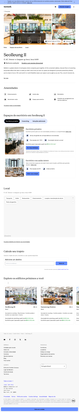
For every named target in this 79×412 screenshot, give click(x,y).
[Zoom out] (73, 201)
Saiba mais (29, 2)
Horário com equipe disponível (32, 63)
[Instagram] (15, 339)
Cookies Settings (33, 396)
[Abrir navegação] (73, 6)
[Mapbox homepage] (7, 236)
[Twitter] (20, 339)
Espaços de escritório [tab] (16, 47)
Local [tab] (26, 47)
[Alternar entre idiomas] (55, 6)
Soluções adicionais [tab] (39, 121)
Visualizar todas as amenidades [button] (12, 105)
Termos (13, 396)
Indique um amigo (45, 352)
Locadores (43, 349)
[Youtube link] (4, 339)
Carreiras (6, 354)
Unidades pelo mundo (10, 347)
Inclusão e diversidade (10, 352)
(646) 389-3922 (8, 384)
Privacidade (7, 396)
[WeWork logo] (7, 6)
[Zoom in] (73, 197)
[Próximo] (6, 2)
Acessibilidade (43, 396)
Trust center (7, 360)
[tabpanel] (39, 29)
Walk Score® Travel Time (63, 269)
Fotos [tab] (5, 47)
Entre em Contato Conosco (11, 367)
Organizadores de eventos (47, 354)
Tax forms (6, 374)
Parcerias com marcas (46, 356)
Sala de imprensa (8, 356)
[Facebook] (9, 339)
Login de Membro (8, 369)
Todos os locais (8, 333)
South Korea (16, 333)
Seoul (22, 333)
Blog (5, 358)
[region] (39, 216)
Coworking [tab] (25, 121)
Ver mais (6, 78)
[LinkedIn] (25, 339)
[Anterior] (4, 2)
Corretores (43, 347)
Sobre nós (6, 349)
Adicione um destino (13, 260)
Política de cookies (22, 396)
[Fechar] (74, 2)
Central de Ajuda (8, 372)
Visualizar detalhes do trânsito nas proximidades (17, 241)
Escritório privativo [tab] (12, 121)
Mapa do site (52, 396)
